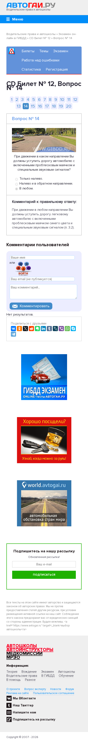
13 (19, 106)
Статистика (31, 69)
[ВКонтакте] (13, 328)
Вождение (29, 672)
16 (40, 106)
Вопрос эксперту (35, 689)
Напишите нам (24, 712)
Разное (30, 680)
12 (75, 99)
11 (68, 99)
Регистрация (57, 69)
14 (26, 106)
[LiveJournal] (55, 328)
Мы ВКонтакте (24, 698)
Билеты (28, 51)
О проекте (13, 689)
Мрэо (13, 657)
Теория (11, 672)
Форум (69, 689)
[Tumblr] (49, 328)
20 (68, 106)
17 (47, 106)
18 (54, 106)
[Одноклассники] (19, 328)
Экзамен (60, 51)
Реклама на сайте (17, 693)
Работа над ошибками (40, 60)
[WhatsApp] (67, 328)
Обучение (66, 676)
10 (62, 99)
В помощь (13, 680)
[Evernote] (37, 328)
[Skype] (73, 328)
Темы (43, 51)
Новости (55, 689)
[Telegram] (13, 334)
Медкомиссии (24, 653)
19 (61, 106)
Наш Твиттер (23, 705)
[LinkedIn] (43, 328)
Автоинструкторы (29, 649)
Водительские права (21, 676)
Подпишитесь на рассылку (34, 719)
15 (33, 106)
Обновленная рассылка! (44, 557)
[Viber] (61, 328)
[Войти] (23, 268)
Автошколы (21, 646)
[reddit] (31, 328)
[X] (25, 328)
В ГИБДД (47, 676)
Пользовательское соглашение (53, 693)
